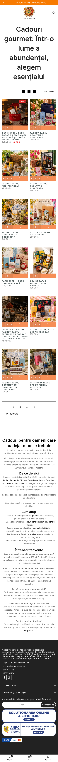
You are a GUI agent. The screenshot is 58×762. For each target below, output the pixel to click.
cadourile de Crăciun (42, 528)
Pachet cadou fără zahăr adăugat (42, 331)
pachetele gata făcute (32, 515)
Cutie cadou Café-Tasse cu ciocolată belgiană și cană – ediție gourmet (14, 136)
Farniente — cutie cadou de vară (13, 282)
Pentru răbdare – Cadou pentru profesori (41, 385)
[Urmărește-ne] (4, 677)
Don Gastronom (9, 483)
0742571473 (8, 670)
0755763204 (8, 673)
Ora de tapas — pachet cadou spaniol (39, 283)
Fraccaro (23, 483)
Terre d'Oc (50, 480)
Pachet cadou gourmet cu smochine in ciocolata (10, 386)
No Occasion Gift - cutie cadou (42, 233)
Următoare (12, 413)
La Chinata (22, 480)
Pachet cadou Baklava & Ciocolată (38, 186)
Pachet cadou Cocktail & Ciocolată (38, 135)
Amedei (51, 477)
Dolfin (42, 480)
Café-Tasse (33, 480)
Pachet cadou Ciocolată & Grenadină (10, 234)
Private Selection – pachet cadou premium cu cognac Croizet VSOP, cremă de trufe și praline (15, 334)
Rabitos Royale (9, 480)
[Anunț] (29, 3)
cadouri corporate (35, 534)
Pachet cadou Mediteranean (11, 185)
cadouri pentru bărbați (34, 522)
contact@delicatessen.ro (14, 666)
